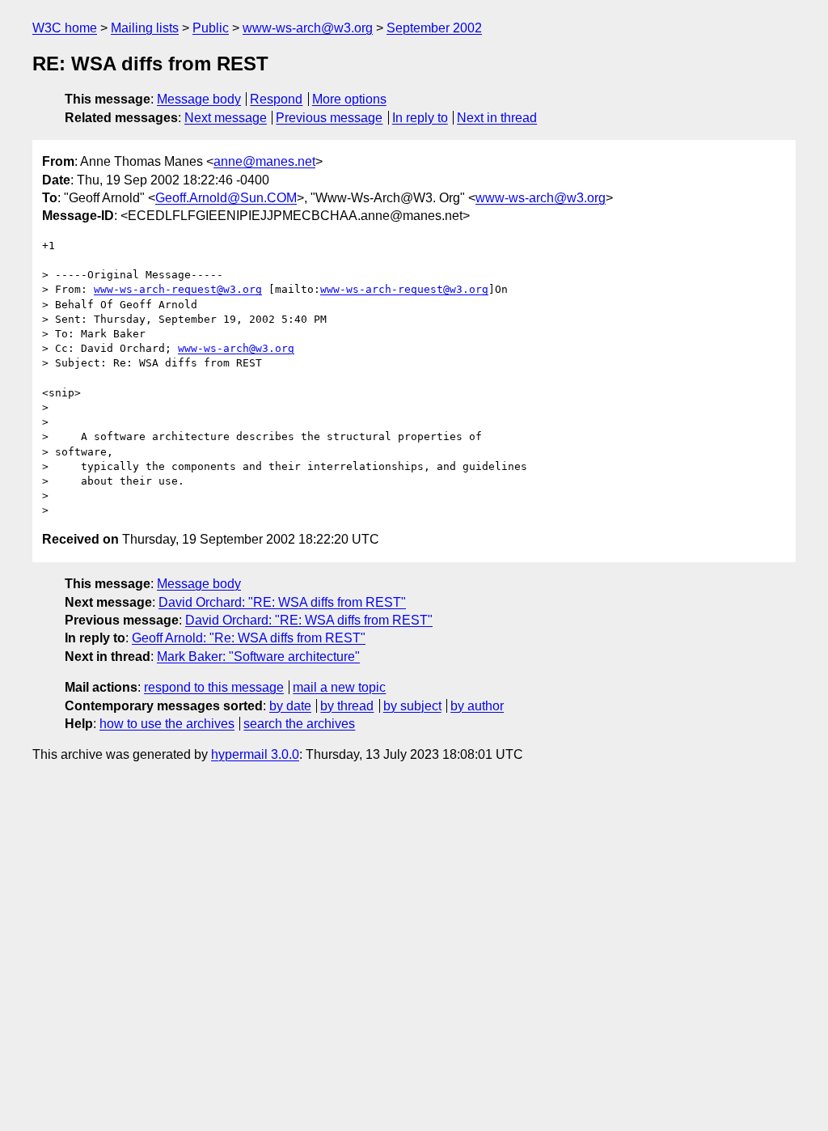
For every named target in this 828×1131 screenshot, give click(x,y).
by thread (347, 706)
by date (290, 706)
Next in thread (497, 118)
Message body (199, 99)
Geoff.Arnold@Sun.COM (226, 198)
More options (349, 99)
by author (477, 706)
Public (210, 28)
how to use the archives (166, 724)
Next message (225, 118)
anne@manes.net (264, 161)
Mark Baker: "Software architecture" (258, 656)
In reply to (420, 118)
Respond (276, 99)
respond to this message (214, 687)
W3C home (64, 28)
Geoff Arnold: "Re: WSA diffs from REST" (248, 638)
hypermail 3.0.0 (255, 754)
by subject (412, 706)
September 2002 (434, 28)
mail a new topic (339, 687)
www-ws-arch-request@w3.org (178, 289)
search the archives (299, 724)
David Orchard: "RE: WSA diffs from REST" (282, 602)
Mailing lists (145, 28)
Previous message (329, 118)
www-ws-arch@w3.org (308, 28)
